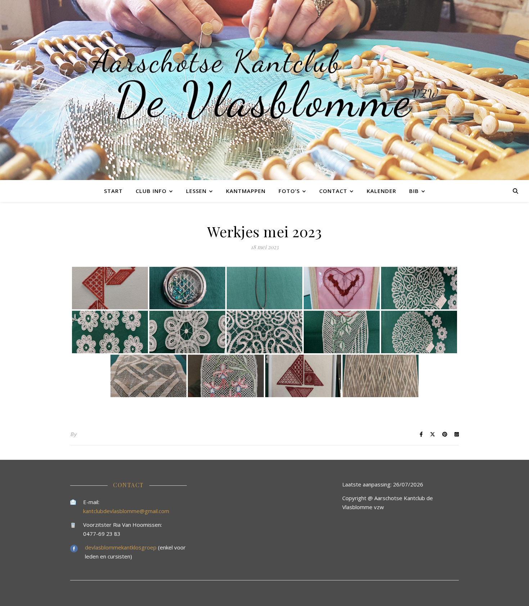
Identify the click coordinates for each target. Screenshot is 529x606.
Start (113, 190)
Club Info (151, 190)
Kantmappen (246, 190)
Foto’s (289, 190)
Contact (333, 190)
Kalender (381, 190)
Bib (414, 190)
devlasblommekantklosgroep (121, 547)
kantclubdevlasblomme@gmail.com (126, 511)
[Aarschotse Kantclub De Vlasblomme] (264, 90)
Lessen (196, 190)
